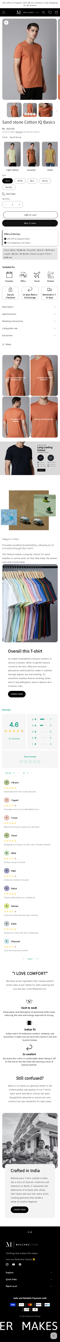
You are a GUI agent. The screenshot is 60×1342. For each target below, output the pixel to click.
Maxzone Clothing (33, 1316)
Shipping (19, 132)
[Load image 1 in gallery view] (14, 110)
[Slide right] (57, 110)
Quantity (6, 199)
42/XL (45, 181)
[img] (14, 731)
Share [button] (8, 344)
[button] (3, 12)
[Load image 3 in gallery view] (45, 110)
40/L (32, 181)
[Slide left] (3, 110)
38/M (20, 181)
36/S (7, 181)
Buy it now (30, 223)
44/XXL (9, 187)
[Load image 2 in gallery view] (30, 110)
